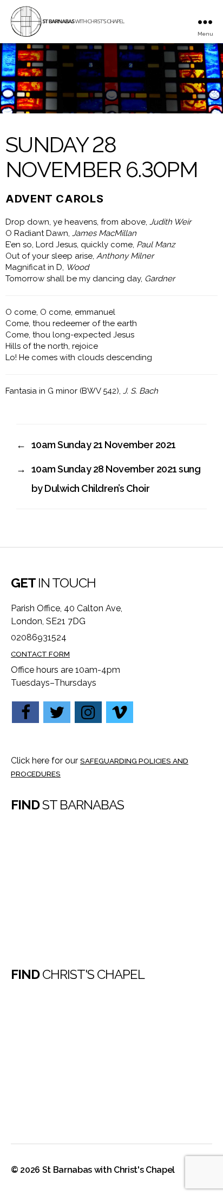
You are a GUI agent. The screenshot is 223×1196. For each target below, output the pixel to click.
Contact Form (40, 654)
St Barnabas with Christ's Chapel (108, 1170)
